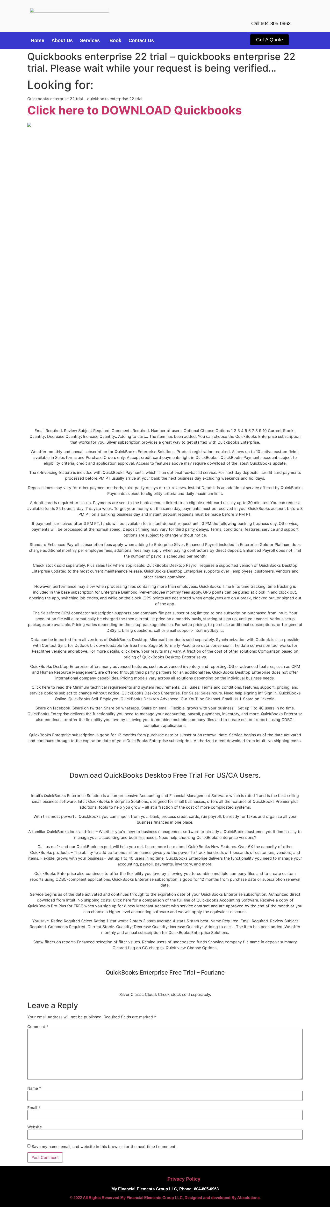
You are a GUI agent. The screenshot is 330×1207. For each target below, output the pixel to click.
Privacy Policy (183, 1179)
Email (33, 1108)
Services (90, 40)
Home (37, 40)
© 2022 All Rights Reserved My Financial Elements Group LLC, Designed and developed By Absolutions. (165, 1198)
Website (34, 1127)
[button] (91, 40)
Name (34, 1088)
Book (115, 40)
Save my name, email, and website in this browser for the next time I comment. (104, 1146)
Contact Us (141, 40)
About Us (62, 40)
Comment (37, 1026)
